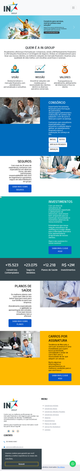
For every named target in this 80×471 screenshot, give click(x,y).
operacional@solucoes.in (14, 447)
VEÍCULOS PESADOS (58, 144)
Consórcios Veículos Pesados (55, 412)
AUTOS (62, 139)
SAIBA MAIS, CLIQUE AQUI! (60, 250)
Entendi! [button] (22, 464)
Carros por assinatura (52, 427)
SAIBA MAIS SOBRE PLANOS (20, 323)
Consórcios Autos (51, 409)
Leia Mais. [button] (9, 458)
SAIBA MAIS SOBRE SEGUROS (20, 189)
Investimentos (50, 421)
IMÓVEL (53, 139)
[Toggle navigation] (73, 8)
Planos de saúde (50, 424)
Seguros (48, 418)
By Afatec (61, 467)
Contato (47, 430)
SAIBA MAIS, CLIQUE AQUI (60, 377)
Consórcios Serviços (52, 415)
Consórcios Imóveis (51, 406)
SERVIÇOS (54, 149)
